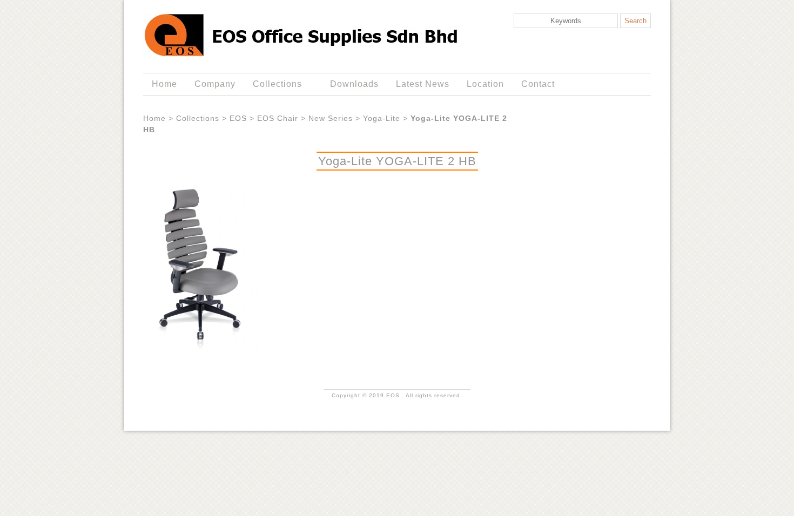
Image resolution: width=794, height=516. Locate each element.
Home (164, 84)
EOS (238, 118)
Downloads (354, 84)
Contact (538, 84)
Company (214, 84)
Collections (273, 84)
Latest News (422, 84)
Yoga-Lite (381, 118)
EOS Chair (277, 118)
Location (485, 84)
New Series (330, 118)
